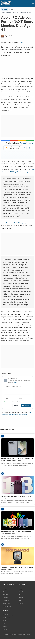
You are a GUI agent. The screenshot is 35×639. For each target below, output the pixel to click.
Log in (15, 382)
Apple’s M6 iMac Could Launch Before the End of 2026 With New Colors (16, 533)
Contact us (6, 600)
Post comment (26, 405)
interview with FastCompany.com (17, 223)
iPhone (21, 598)
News (12, 9)
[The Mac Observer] (6, 3)
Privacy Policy (7, 606)
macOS (5, 626)
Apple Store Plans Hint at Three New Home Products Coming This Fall (17, 568)
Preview (16, 405)
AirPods (21, 603)
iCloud (5, 629)
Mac (20, 595)
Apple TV (5, 621)
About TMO (6, 603)
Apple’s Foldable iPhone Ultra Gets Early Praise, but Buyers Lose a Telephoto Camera (17, 460)
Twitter (5, 589)
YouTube (5, 595)
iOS (4, 623)
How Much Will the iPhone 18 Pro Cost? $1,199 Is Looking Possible (16, 497)
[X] (24, 147)
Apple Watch (6, 618)
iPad (20, 600)
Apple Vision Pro (8, 615)
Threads (5, 598)
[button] (28, 3)
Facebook (6, 592)
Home (5, 9)
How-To (21, 592)
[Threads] (29, 147)
